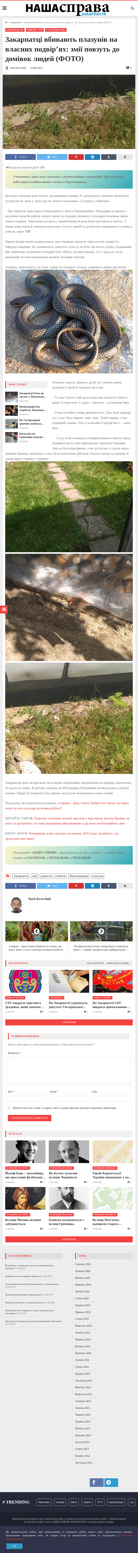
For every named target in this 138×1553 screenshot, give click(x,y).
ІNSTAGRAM (58, 857)
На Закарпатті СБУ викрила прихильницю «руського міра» (110, 1005)
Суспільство (55, 30)
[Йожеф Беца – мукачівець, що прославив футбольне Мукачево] (25, 1151)
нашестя (46, 876)
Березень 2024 (83, 1353)
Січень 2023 (82, 1448)
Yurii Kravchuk (39, 899)
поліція (44, 1502)
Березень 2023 (83, 1435)
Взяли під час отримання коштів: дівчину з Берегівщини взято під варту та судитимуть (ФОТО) (33, 435)
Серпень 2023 (83, 1401)
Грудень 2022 (82, 1455)
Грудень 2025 (82, 1305)
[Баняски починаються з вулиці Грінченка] (69, 1198)
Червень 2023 (83, 1414)
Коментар (14, 1053)
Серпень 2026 (83, 1264)
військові (129, 1502)
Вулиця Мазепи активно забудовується (23, 1222)
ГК (28, 231)
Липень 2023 (82, 1408)
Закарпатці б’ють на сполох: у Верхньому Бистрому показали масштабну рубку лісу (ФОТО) (32, 395)
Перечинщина (78, 876)
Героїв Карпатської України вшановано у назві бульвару (113, 1175)
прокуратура (100, 1502)
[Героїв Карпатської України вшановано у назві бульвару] (113, 1151)
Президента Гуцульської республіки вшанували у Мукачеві (33, 1321)
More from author (118, 963)
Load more (69, 1022)
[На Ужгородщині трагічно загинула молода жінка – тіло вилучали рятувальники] (11, 423)
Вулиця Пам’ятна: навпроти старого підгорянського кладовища (113, 1222)
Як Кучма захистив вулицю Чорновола (63, 1175)
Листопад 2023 (83, 1380)
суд (115, 1502)
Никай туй (34, 30)
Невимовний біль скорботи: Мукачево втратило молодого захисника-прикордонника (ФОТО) (31, 408)
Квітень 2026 (82, 1277)
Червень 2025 (83, 1312)
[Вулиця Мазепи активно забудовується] (25, 1198)
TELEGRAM (81, 857)
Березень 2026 (83, 1284)
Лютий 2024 (82, 1360)
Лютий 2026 (82, 1291)
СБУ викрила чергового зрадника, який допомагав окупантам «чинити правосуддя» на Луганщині (25, 1005)
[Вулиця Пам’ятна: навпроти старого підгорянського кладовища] (113, 1198)
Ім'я (11, 1091)
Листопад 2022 (83, 1462)
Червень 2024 (83, 1339)
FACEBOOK (36, 857)
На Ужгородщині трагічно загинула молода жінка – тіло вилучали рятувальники (31, 422)
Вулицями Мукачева (18, 1168)
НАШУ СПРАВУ (44, 852)
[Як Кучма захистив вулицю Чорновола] (69, 1151)
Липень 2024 (82, 1332)
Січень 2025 (82, 1318)
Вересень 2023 (83, 1394)
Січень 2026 (82, 1298)
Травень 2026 (82, 1271)
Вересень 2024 (83, 1325)
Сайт (94, 1091)
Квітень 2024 (82, 1346)
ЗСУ (83, 1502)
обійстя (61, 876)
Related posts (95, 963)
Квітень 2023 (82, 1428)
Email (54, 1091)
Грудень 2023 (82, 1373)
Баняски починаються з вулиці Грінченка (66, 1222)
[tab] (95, 963)
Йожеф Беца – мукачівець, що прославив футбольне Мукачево (24, 1175)
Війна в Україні (15, 998)
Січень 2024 (82, 1366)
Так (14, 1546)
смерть (71, 1502)
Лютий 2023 (82, 1442)
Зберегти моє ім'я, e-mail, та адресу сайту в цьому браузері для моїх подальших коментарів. (65, 1107)
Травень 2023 (82, 1421)
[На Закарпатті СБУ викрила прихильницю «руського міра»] (113, 981)
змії (34, 876)
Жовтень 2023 (83, 1387)
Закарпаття (15, 22)
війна (58, 1502)
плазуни (97, 876)
